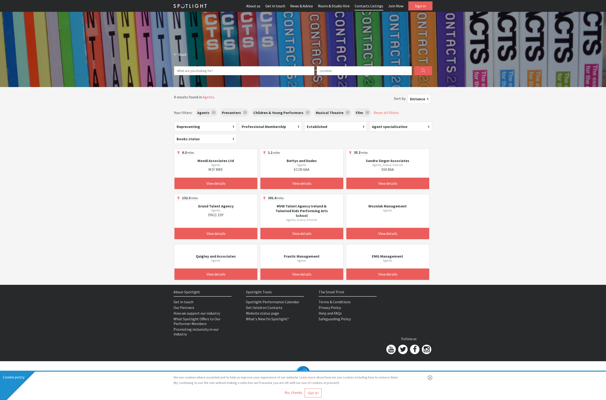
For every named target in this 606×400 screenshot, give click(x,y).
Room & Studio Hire (334, 6)
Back (182, 54)
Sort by (399, 98)
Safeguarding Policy (335, 318)
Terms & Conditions (335, 301)
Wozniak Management (387, 206)
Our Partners (184, 307)
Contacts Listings (369, 6)
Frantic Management (302, 256)
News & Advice (301, 6)
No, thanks (293, 392)
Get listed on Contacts (264, 307)
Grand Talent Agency (216, 206)
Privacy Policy (330, 307)
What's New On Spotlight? (267, 318)
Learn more (307, 377)
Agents (208, 97)
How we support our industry (197, 313)
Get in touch (275, 6)
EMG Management (387, 256)
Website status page (262, 313)
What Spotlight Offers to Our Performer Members (197, 321)
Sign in (420, 6)
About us (253, 6)
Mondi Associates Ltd (215, 160)
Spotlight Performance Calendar (272, 301)
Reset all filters (386, 112)
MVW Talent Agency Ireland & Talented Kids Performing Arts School (302, 211)
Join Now (395, 6)
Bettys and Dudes (302, 160)
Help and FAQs (330, 313)
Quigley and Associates (216, 256)
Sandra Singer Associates (387, 160)
